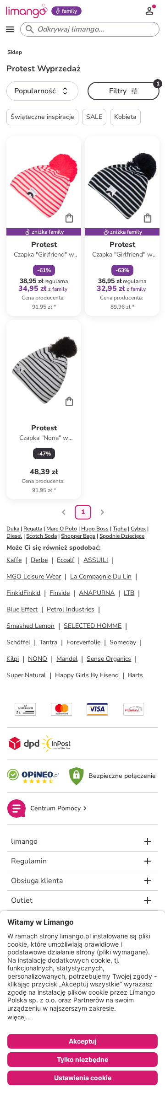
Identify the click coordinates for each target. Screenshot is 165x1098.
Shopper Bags (78, 536)
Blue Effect (22, 609)
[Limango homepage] (27, 11)
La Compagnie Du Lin (101, 576)
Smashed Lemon (30, 625)
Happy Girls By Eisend (87, 675)
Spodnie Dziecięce (121, 536)
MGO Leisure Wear (33, 576)
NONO (37, 658)
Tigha (119, 528)
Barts (135, 675)
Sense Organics (109, 658)
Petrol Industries (70, 609)
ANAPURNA (97, 593)
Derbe (39, 560)
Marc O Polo (61, 528)
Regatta (32, 528)
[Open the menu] (10, 29)
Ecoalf (65, 560)
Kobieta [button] (125, 116)
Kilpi (12, 658)
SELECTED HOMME (92, 625)
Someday (123, 642)
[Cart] (69, 217)
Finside (60, 593)
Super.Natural (26, 675)
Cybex (138, 528)
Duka (12, 528)
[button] (42, 91)
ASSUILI (95, 560)
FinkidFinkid (23, 593)
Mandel (66, 658)
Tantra (48, 642)
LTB (129, 593)
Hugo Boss (95, 528)
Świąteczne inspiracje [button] (42, 116)
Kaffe (14, 560)
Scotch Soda (41, 536)
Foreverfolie (83, 642)
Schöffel (18, 642)
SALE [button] (94, 116)
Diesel (14, 536)
